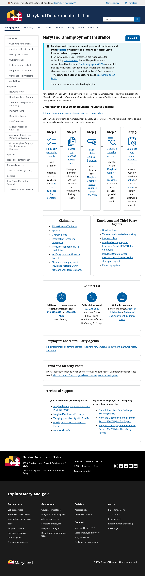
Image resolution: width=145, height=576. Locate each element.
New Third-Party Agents (21, 97)
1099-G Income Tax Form (21, 189)
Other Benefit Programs (21, 75)
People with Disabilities (20, 70)
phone (130, 187)
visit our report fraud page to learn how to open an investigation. (85, 375)
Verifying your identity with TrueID (71, 418)
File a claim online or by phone (92, 155)
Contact (11, 175)
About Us (78, 461)
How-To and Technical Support (17, 182)
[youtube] (131, 466)
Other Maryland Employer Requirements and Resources (21, 146)
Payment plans (109, 238)
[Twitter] (126, 466)
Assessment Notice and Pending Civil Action (20, 136)
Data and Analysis (15, 165)
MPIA (76, 466)
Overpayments (16, 59)
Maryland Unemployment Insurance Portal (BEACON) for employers (117, 246)
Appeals (11, 154)
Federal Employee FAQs (20, 65)
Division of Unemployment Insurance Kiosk (122, 316)
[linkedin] (135, 466)
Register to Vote (90, 466)
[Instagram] (116, 466)
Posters (100, 461)
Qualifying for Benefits (20, 43)
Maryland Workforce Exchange (67, 269)
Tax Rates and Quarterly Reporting (21, 104)
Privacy (89, 461)
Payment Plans (16, 110)
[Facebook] (121, 466)
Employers (12, 86)
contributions (71, 60)
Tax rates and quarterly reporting (119, 234)
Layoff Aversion (16, 121)
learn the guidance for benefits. (51, 191)
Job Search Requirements (21, 49)
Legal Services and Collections (18, 128)
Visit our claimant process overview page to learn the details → (73, 113)
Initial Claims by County (20, 170)
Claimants (12, 38)
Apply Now (14, 81)
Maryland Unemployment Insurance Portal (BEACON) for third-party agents (117, 257)
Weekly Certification (19, 54)
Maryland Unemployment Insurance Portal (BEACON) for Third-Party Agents (117, 429)
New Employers (16, 91)
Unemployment (12, 27)
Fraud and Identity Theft (18, 159)
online (131, 179)
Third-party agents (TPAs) (91, 64)
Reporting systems (111, 265)
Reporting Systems (18, 116)
